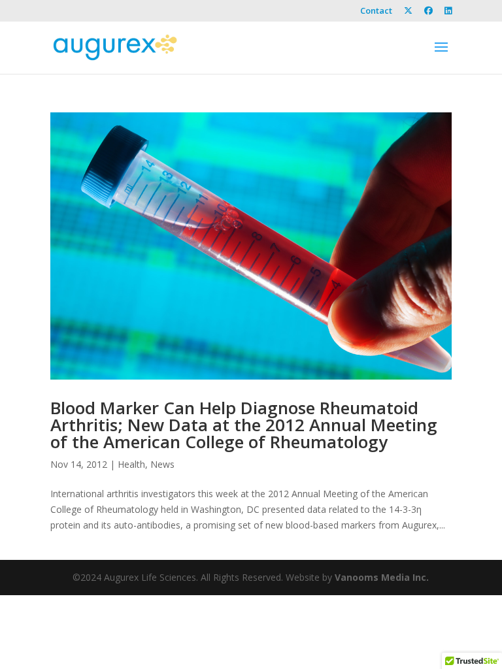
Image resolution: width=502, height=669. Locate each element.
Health (131, 464)
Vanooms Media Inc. (382, 577)
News (162, 464)
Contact (376, 11)
